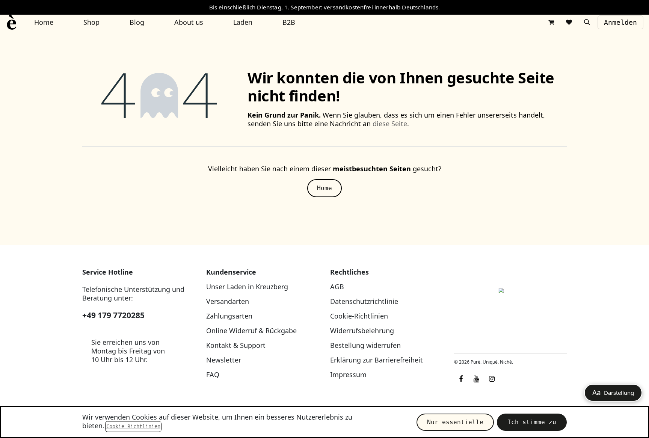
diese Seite (390, 123)
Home (324, 188)
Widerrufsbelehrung (362, 330)
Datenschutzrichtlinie (364, 301)
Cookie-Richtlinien (359, 315)
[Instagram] (491, 379)
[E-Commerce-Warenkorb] (550, 22)
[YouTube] (476, 379)
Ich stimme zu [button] (531, 422)
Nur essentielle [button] (455, 422)
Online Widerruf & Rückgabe (251, 330)
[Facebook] (461, 379)
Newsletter (223, 359)
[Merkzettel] (569, 22)
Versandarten (227, 301)
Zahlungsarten (229, 315)
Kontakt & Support (236, 345)
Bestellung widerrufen (365, 345)
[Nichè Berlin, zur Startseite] (510, 307)
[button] (587, 22)
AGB (337, 286)
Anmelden (620, 22)
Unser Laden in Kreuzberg (247, 286)
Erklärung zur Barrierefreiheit (376, 359)
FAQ (212, 374)
